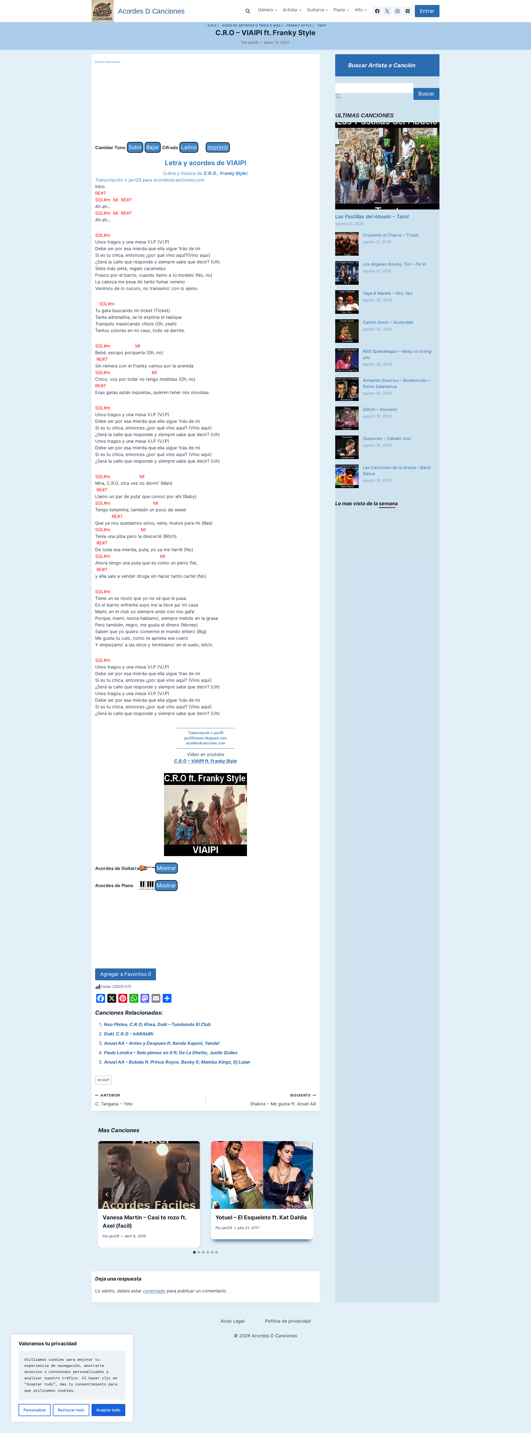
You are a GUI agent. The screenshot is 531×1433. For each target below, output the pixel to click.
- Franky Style (298, 25)
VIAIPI (103, 1080)
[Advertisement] (205, 103)
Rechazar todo (71, 1410)
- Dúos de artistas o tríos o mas (250, 25)
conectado (154, 1291)
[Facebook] (377, 11)
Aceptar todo (108, 1410)
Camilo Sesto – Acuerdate (388, 322)
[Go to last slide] (107, 1194)
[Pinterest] (407, 11)
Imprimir (217, 147)
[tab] (194, 1252)
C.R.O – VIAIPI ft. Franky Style (205, 761)
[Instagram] (397, 11)
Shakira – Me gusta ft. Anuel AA (283, 1100)
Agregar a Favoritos (125, 974)
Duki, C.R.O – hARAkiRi (128, 1033)
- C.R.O (211, 25)
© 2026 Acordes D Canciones (265, 1335)
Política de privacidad (288, 1321)
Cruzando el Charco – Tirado (391, 235)
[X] (387, 11)
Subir (135, 147)
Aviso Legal (232, 1321)
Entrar (427, 11)
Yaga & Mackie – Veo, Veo (388, 293)
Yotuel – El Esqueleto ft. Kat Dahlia (261, 1217)
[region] (72, 1378)
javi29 (253, 42)
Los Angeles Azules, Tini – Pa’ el (394, 264)
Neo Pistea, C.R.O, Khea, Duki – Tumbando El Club (157, 1024)
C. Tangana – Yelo (114, 1100)
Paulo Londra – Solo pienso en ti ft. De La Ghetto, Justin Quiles (171, 1052)
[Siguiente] (304, 1194)
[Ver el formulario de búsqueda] (248, 11)
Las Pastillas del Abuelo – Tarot (372, 216)
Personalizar (35, 1410)
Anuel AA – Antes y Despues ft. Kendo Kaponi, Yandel (161, 1043)
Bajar (152, 147)
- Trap (320, 25)
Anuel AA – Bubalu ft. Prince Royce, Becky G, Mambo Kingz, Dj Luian (177, 1062)
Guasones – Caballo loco (387, 438)
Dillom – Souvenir (380, 409)
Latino (189, 147)
